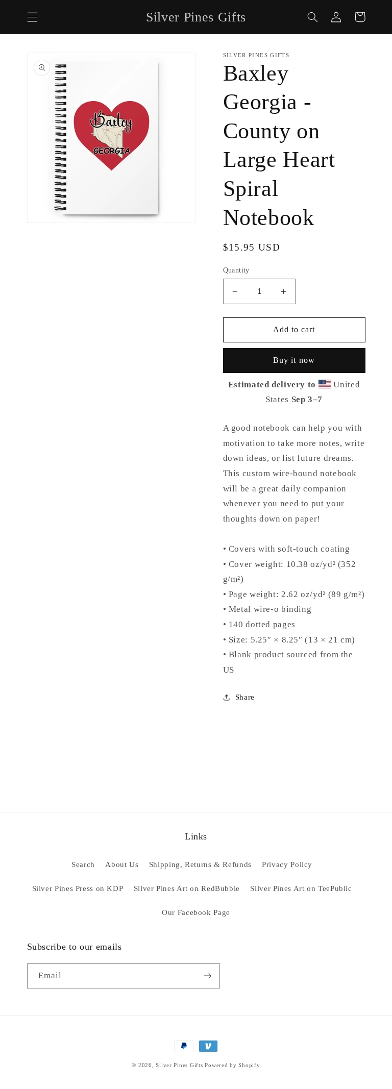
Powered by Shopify (232, 1065)
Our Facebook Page (196, 912)
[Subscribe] (207, 975)
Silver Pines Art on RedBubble (187, 888)
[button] (32, 17)
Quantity (236, 270)
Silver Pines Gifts (179, 1065)
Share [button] (245, 697)
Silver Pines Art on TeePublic (301, 888)
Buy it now (294, 360)
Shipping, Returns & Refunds (200, 864)
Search (83, 864)
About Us (121, 864)
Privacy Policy (287, 864)
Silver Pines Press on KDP (78, 888)
